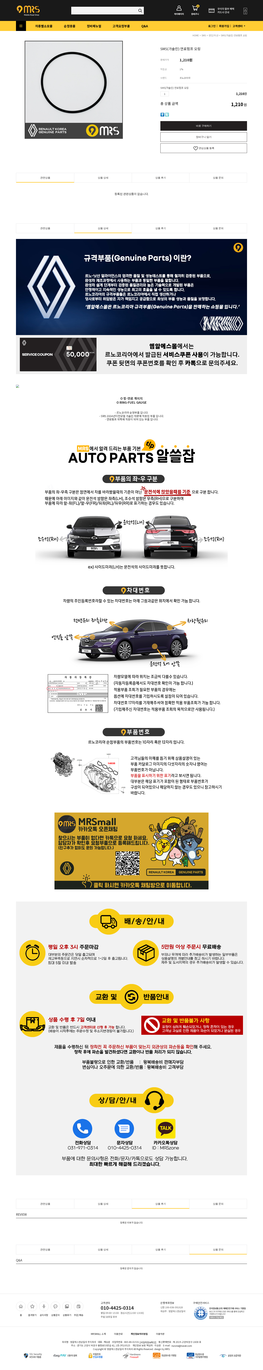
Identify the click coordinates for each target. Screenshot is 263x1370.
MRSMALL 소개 (98, 1333)
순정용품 (69, 26)
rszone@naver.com (182, 1346)
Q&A (144, 26)
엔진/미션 (213, 35)
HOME (196, 35)
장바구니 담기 (204, 137)
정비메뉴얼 (94, 26)
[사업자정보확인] (148, 1342)
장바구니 (195, 10)
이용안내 (118, 1333)
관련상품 (45, 177)
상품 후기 (160, 177)
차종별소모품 (44, 26)
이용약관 (160, 1333)
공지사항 (44, 1315)
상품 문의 (218, 177)
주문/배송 (78, 1315)
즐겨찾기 (32, 1315)
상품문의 (55, 1315)
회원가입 (224, 26)
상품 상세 (103, 177)
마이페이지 (179, 13)
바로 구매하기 (204, 125)
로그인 (212, 26)
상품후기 (67, 1315)
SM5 (204, 35)
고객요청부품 (121, 26)
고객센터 (238, 26)
